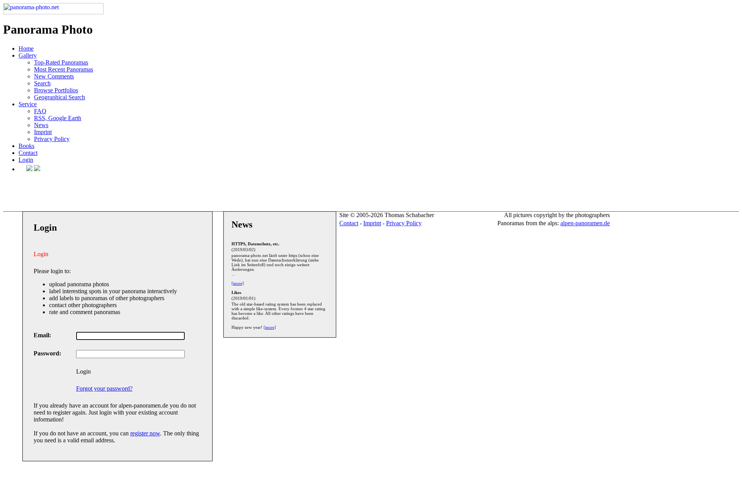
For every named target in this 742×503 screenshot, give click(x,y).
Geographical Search (59, 97)
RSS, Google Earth (57, 118)
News (41, 125)
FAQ (40, 111)
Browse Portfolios (56, 90)
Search (42, 83)
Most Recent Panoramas (63, 69)
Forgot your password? (104, 388)
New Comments (54, 76)
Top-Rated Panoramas (61, 62)
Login (26, 159)
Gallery (28, 55)
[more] (237, 283)
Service (28, 104)
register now (145, 433)
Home (26, 48)
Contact (28, 153)
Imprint (43, 132)
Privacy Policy (52, 139)
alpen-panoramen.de (585, 223)
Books (26, 146)
